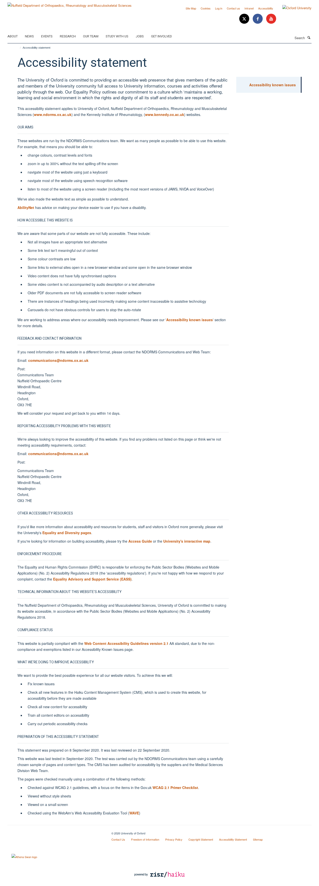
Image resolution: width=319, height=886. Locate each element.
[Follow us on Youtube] (271, 18)
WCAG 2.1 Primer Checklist (175, 787)
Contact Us (118, 839)
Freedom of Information (145, 839)
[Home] (18, 47)
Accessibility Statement (233, 839)
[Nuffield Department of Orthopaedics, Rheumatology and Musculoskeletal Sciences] (69, 3)
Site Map (191, 8)
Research (68, 36)
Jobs (140, 36)
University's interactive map (186, 541)
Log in (218, 8)
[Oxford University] (293, 8)
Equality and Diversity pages (66, 532)
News (29, 36)
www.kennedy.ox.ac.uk (164, 114)
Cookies (206, 8)
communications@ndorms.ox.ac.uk (58, 360)
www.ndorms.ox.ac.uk (53, 114)
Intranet (249, 8)
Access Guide (140, 541)
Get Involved (161, 36)
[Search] (309, 37)
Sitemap (258, 839)
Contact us (233, 8)
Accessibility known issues (189, 319)
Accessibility (265, 8)
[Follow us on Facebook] (258, 18)
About (12, 36)
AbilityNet (25, 207)
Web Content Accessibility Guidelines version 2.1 (126, 643)
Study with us (117, 36)
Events (47, 36)
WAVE (134, 812)
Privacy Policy (173, 839)
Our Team (90, 36)
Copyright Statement (200, 839)
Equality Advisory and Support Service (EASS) (92, 579)
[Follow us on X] (244, 18)
